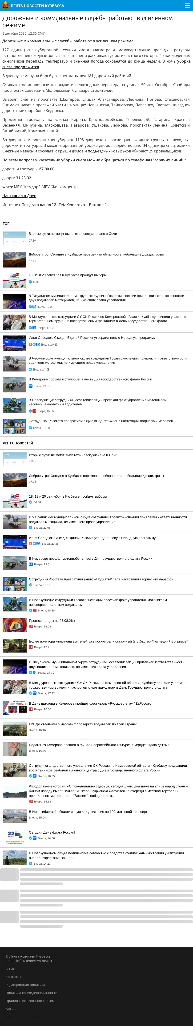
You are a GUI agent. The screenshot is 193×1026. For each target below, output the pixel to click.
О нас (10, 968)
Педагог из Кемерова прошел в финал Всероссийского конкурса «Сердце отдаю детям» (99, 745)
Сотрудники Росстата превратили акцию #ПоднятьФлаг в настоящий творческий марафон (101, 421)
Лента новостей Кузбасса (26, 1016)
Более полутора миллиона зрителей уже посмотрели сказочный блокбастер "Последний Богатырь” (108, 641)
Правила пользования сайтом (30, 1000)
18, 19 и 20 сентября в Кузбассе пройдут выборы (67, 275)
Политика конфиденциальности (31, 992)
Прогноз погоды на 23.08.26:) (52, 621)
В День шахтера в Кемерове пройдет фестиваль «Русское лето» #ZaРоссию (90, 703)
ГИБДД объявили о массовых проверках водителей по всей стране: (83, 724)
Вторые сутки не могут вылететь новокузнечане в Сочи (73, 234)
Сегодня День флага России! (52, 832)
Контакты (13, 976)
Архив (11, 1008)
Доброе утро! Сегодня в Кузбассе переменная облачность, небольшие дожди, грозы (96, 254)
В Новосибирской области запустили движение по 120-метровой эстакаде (88, 812)
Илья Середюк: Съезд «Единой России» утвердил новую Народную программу (92, 337)
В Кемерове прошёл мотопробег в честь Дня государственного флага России (90, 379)
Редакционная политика (25, 984)
